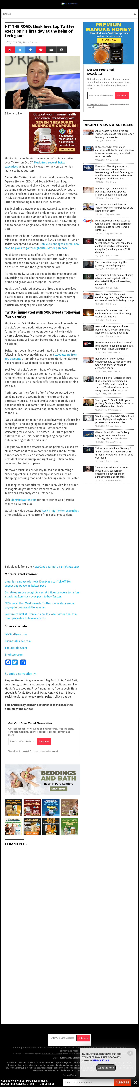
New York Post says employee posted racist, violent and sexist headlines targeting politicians (112, 329)
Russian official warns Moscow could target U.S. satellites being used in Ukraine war (113, 313)
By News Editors (114, 198)
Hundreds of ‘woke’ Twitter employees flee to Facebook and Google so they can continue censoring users (113, 363)
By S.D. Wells (112, 288)
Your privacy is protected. (18, 751)
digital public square (59, 684)
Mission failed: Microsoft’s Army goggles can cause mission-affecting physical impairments (112, 435)
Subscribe (122, 1082)
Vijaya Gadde (63, 696)
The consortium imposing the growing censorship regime (111, 264)
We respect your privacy (52, 1053)
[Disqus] (42, 891)
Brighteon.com (14, 654)
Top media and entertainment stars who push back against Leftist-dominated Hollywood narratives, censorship (114, 280)
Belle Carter (30, 42)
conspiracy (11, 684)
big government (35, 680)
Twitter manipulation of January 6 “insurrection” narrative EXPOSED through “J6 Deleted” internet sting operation (114, 453)
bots (60, 680)
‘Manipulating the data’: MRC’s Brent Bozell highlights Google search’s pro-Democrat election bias (114, 419)
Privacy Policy (69, 1075)
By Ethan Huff (112, 160)
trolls (40, 696)
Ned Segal (32, 692)
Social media (13, 696)
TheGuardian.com (16, 647)
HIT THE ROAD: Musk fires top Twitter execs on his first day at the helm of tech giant (114, 207)
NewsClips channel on (56, 566)
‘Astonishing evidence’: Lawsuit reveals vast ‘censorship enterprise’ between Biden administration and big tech (111, 472)
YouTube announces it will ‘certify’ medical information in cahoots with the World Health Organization (114, 345)
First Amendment (42, 688)
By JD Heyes (112, 141)
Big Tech (51, 680)
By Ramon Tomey (114, 233)
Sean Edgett (66, 692)
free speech (62, 688)
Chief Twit (71, 680)
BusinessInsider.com (18, 641)
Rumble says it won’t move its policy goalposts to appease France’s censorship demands (111, 191)
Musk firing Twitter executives (60, 510)
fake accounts (21, 688)
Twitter (49, 696)
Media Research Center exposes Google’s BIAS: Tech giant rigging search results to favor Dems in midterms (113, 225)
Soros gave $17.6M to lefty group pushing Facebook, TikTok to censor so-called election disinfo (114, 403)
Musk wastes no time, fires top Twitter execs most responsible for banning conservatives (114, 134)
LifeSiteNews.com (16, 634)
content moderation (32, 684)
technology (29, 696)
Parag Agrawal (49, 692)
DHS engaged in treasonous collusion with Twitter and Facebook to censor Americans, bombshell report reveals (114, 152)
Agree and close (106, 1067)
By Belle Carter (113, 214)
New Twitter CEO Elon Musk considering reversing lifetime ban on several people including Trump (114, 297)
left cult (20, 692)
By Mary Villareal (114, 442)
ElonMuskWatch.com (23, 499)
